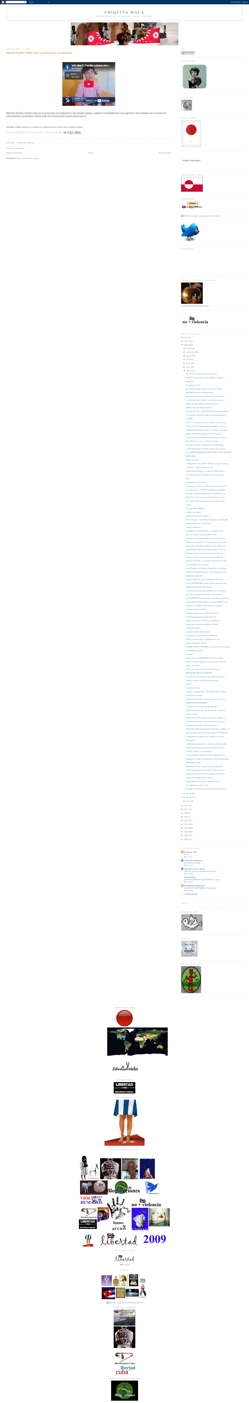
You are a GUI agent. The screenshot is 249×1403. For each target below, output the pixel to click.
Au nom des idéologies (193, 860)
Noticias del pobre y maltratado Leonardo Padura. (205, 445)
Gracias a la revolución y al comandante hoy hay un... (206, 542)
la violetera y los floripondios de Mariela (201, 635)
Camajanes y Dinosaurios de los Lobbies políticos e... (206, 788)
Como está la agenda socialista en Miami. (202, 624)
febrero (189, 797)
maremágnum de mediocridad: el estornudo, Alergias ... (207, 430)
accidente (189, 654)
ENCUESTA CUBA (193, 762)
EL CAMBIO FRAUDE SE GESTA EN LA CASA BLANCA (209, 452)
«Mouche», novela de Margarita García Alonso (200, 871)
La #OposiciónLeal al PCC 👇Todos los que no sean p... (207, 463)
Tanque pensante (192, 459)
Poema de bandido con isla (196, 643)
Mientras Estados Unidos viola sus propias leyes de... (206, 661)
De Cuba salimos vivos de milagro (199, 751)
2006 (186, 839)
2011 (186, 824)
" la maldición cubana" (194, 650)
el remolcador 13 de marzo (196, 482)
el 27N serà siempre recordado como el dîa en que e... (206, 448)
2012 (186, 820)
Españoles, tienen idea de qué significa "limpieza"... (206, 377)
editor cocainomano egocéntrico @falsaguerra (204, 433)
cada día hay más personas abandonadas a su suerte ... (206, 590)
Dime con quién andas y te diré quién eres (202, 403)
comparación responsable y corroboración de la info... (206, 744)
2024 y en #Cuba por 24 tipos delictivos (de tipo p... (206, 422)
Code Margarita (190, 893)
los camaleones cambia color (197, 785)
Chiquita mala (124, 12)
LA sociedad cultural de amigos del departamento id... (207, 415)
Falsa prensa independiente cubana (199, 777)
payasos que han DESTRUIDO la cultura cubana (204, 658)
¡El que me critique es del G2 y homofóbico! (203, 620)
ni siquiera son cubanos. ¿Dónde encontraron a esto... (206, 486)
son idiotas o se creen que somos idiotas (201, 373)
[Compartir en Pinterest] (79, 132)
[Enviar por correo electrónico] (68, 132)
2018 (186, 816)
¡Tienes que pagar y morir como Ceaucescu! (203, 669)
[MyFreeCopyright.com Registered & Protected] (200, 215)
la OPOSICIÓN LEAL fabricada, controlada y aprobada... (208, 598)
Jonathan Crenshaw (193, 628)
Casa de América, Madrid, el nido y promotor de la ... (206, 755)
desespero (189, 381)
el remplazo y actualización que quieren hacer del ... (206, 676)
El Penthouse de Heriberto (194, 885)
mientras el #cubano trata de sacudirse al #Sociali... (205, 773)
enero (188, 801)
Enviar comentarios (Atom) (27, 158)
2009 (186, 831)
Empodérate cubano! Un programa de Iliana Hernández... (208, 758)
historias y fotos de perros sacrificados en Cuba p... (205, 579)
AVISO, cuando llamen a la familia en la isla (203, 639)
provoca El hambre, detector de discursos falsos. (204, 388)
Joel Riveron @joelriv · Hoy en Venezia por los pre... (206, 721)
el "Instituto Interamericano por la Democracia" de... (206, 770)
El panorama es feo (193, 385)
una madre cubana (193, 687)
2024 (186, 345)
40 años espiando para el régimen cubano (202, 613)
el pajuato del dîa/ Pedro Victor (198, 631)
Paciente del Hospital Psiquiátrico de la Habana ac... (206, 493)
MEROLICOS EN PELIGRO (196, 702)
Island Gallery (190, 877)
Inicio (90, 152)
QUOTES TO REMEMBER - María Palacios (200, 888)
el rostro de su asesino (194, 695)
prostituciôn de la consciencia (197, 516)
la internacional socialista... (196, 609)
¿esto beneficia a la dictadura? (197, 564)
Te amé (186, 854)
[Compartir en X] (74, 132)
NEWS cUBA (191, 456)
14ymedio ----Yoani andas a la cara (199, 467)
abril (188, 370)
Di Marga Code (190, 852)
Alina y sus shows (193, 665)
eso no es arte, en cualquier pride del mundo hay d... (206, 557)
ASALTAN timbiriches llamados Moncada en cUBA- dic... (208, 729)
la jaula (189, 504)
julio (188, 359)
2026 (186, 337)
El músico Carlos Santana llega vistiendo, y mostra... (206, 426)
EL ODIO (189, 418)
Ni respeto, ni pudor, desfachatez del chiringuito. (204, 605)
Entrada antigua (165, 152)
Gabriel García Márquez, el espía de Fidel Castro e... (206, 471)
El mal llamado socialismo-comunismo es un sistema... (207, 568)
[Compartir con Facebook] (76, 132)
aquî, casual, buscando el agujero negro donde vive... (206, 545)
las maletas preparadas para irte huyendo (201, 725)
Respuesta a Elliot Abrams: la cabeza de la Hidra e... (206, 717)
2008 (186, 835)
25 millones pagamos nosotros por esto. (201, 616)
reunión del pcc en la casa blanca (198, 523)
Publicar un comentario (15, 148)
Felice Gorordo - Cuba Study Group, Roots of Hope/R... (207, 519)
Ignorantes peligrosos (194, 575)
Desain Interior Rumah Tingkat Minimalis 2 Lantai (201, 879)
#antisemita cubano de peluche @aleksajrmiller (204, 766)
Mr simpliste (191, 740)
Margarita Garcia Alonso (194, 868)
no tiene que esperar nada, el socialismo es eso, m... (205, 400)
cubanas (189, 684)
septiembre (190, 352)
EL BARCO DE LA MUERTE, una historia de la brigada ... (208, 646)
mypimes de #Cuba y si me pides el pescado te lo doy (206, 560)
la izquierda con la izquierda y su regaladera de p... (205, 530)
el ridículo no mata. (193, 512)
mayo (188, 367)
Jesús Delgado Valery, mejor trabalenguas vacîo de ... (206, 549)
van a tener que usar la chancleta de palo (201, 706)
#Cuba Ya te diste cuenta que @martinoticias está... (206, 497)
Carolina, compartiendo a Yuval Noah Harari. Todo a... (207, 691)
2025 (186, 341)
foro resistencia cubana (192, 863)
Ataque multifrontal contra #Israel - (199, 587)
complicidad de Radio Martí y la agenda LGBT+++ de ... (208, 602)
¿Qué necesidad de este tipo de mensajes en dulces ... (206, 710)
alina (188, 478)
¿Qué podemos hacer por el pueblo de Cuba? (203, 781)
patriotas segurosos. (193, 527)
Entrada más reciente (14, 152)
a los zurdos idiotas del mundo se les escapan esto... (206, 501)
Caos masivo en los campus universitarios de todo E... (206, 437)
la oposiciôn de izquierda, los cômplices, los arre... (205, 736)
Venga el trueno (192, 714)
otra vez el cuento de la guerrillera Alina (201, 534)
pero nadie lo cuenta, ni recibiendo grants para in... (205, 396)
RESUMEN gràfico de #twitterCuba (199, 392)
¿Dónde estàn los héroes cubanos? (199, 407)
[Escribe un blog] (71, 132)
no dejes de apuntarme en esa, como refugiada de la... (206, 572)
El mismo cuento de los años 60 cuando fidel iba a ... (206, 553)
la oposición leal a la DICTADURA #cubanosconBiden (207, 411)
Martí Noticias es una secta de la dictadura (202, 441)
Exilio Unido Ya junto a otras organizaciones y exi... (206, 699)
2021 (186, 809)
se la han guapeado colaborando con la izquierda (205, 474)
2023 (186, 805)
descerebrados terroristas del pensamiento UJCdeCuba (207, 732)
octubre (189, 348)
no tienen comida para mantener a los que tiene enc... (206, 538)
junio (188, 363)
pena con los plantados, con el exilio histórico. (204, 594)
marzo (189, 793)
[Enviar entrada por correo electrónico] (64, 132)
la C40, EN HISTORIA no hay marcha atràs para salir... (207, 583)
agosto (189, 355)
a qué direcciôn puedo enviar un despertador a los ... (206, 747)
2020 (186, 813)
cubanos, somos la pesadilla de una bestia (202, 680)
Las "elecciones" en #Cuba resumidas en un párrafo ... (206, 489)
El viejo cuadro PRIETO (195, 508)
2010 (186, 828)
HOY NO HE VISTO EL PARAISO (199, 673)
